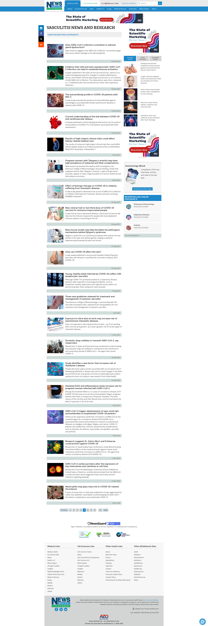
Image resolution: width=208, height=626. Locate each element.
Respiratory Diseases (141, 215)
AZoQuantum (139, 572)
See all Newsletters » (132, 235)
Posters (50, 586)
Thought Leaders (53, 566)
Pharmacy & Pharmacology (144, 204)
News (49, 557)
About (108, 552)
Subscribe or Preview (141, 206)
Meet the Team (111, 555)
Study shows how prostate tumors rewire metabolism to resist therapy (150, 91)
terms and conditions (150, 600)
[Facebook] (41, 33)
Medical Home (72, 3)
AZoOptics (137, 560)
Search (108, 557)
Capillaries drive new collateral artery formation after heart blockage (150, 117)
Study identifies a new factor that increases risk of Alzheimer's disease (90, 364)
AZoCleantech (139, 557)
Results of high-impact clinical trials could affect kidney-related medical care (90, 139)
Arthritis (137, 225)
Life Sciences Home (90, 3)
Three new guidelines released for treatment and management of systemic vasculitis (90, 297)
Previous (64, 510)
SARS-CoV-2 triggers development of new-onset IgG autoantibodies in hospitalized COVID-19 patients (92, 412)
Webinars (80, 572)
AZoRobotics (138, 563)
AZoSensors (138, 566)
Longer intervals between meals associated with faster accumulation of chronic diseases (151, 79)
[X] (41, 39)
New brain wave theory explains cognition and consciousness (149, 104)
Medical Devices (53, 577)
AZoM (136, 552)
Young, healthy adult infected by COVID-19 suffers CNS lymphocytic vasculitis (93, 275)
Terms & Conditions (113, 572)
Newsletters (110, 560)
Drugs (49, 580)
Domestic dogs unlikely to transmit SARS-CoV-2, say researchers (91, 341)
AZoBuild (137, 574)
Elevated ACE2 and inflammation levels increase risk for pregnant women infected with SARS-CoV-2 (93, 387)
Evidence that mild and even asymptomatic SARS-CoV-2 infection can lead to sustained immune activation (93, 68)
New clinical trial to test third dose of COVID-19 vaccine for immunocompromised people (89, 208)
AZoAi (136, 580)
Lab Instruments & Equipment (88, 557)
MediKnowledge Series (55, 572)
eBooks (50, 583)
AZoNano (137, 555)
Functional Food (53, 555)
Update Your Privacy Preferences (147, 609)
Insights (50, 569)
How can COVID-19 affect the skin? (83, 252)
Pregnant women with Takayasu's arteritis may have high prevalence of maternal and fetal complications (92, 161)
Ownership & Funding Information (118, 580)
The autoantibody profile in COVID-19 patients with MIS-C (91, 95)
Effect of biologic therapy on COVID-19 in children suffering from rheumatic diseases (91, 186)
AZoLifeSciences (139, 577)
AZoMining (138, 569)
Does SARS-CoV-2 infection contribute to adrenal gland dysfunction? (90, 46)
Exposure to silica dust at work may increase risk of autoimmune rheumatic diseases (91, 319)
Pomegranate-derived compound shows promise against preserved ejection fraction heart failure (150, 66)
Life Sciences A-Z (83, 560)
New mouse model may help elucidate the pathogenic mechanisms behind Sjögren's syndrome (92, 231)
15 (100, 510)
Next (105, 510)
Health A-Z (51, 560)
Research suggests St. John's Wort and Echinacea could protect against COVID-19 (90, 442)
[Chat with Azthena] (202, 621)
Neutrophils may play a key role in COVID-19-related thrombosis (92, 487)
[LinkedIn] (41, 28)
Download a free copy (142, 189)
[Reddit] (41, 44)
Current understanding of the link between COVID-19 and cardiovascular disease (92, 117)
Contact (108, 569)
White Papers (52, 563)
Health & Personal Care (55, 574)
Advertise (109, 566)
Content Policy (111, 577)
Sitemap (109, 563)
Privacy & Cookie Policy (114, 574)
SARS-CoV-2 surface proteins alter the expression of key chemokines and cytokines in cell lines (91, 465)
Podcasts (50, 588)
